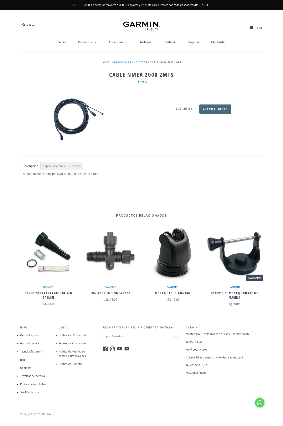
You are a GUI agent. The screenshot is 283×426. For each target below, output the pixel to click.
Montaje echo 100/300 (172, 293)
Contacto (170, 42)
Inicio (62, 42)
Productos (85, 42)
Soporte (193, 42)
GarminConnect (29, 343)
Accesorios (116, 42)
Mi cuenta (218, 42)
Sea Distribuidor (29, 392)
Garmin (141, 82)
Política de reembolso (33, 384)
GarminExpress (29, 335)
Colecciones (121, 62)
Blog (23, 359)
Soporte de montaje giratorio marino (235, 295)
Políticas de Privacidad (72, 335)
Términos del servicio (32, 376)
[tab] (30, 166)
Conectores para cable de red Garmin (48, 295)
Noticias (145, 42)
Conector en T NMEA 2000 (110, 293)
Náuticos (140, 62)
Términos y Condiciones (73, 343)
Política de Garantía (70, 364)
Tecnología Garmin (31, 351)
